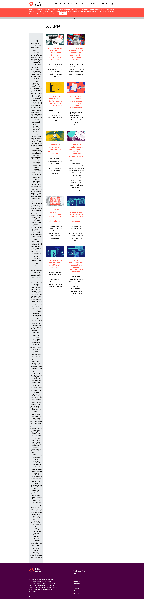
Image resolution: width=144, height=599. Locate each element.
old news (38, 363)
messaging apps (36, 334)
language (39, 301)
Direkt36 (37, 172)
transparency (36, 499)
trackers (33, 493)
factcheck (36, 205)
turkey (33, 502)
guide (38, 237)
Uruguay (35, 521)
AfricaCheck (33, 54)
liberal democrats (36, 308)
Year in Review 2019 (36, 557)
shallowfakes (36, 447)
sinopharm (38, 449)
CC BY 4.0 (32, 585)
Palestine (34, 378)
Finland (33, 215)
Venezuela (36, 533)
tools (40, 492)
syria (32, 481)
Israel (40, 277)
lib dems (38, 306)
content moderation (36, 138)
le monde (38, 303)
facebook (33, 200)
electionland (36, 182)
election (36, 179)
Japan (34, 280)
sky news (38, 450)
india (39, 260)
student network (36, 478)
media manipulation (36, 329)
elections (34, 184)
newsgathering (36, 361)
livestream (35, 315)
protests (34, 409)
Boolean (33, 91)
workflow (39, 555)
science (34, 440)
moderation (36, 341)
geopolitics (34, 227)
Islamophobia (34, 277)
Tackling (80, 4)
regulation (38, 423)
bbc (40, 81)
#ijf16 (33, 43)
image (38, 249)
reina (34, 425)
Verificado (36, 535)
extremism (36, 195)
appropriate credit (46, 587)
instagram (39, 270)
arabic (33, 69)
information (36, 267)
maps (34, 323)
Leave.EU (33, 304)
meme (34, 330)
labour (39, 298)
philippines (34, 390)
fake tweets (38, 208)
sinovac (33, 450)
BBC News (36, 83)
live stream (38, 311)
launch (33, 303)
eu (41, 189)
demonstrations (36, 164)
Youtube (76, 588)
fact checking (38, 203)
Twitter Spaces (35, 505)
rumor (39, 435)
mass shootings (36, 327)
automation (34, 81)
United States (36, 514)
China (39, 107)
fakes (33, 210)
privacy (39, 404)
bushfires (33, 100)
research (39, 428)
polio (32, 397)
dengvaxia (34, 165)
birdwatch (39, 88)
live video (36, 313)
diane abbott (36, 167)
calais (32, 102)
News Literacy (36, 359)
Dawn (38, 158)
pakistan (39, 377)
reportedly (38, 426)
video (36, 543)
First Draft (38, 215)
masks (39, 325)
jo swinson (38, 282)
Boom (37, 93)
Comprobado (36, 129)
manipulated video (36, 322)
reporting (33, 428)
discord (34, 174)
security (38, 444)
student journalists (36, 476)
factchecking (35, 207)
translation (39, 497)
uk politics (34, 512)
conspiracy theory (36, 136)
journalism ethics (36, 287)
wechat (36, 550)
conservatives (36, 133)
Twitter (76, 586)
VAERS (39, 531)
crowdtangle (34, 152)
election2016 (36, 181)
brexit (38, 98)
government (34, 234)
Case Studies (34, 104)
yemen (33, 559)
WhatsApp (34, 554)
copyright (36, 140)
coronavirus (34, 141)
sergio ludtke (36, 445)
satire (39, 438)
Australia (33, 73)
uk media (39, 511)
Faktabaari (39, 212)
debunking (36, 160)
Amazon (33, 57)
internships (36, 274)
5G (40, 43)
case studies (38, 102)
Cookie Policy (55, 13)
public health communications (36, 411)
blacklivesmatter (36, 90)
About (58, 4)
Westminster (36, 552)
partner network (36, 383)
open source (38, 370)
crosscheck (39, 145)
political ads (38, 397)
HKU (32, 243)
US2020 (39, 523)
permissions (34, 387)
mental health (36, 332)
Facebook (77, 581)
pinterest (36, 392)
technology (36, 483)
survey (34, 480)
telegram (33, 485)
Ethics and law (35, 189)
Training (92, 4)
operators (34, 375)
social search (36, 462)
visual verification (36, 547)
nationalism (36, 349)
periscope (36, 385)
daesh (39, 153)
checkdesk (34, 107)
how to (36, 244)
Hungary (38, 246)
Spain (38, 466)
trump (34, 500)
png (39, 396)
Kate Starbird (34, 294)
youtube (38, 559)
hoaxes (36, 243)
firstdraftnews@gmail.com (36, 596)
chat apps (38, 105)
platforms (35, 396)
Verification (36, 538)
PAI (35, 377)
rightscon (34, 435)
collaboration (36, 122)
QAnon (39, 414)
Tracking (103, 4)
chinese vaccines (36, 109)
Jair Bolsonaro (36, 279)
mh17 (34, 335)
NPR (33, 363)
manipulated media (36, 320)
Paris (40, 380)
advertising (36, 52)
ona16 (34, 365)
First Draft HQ (36, 217)
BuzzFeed (39, 100)
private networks (36, 406)
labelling (34, 298)
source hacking (36, 464)
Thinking (68, 4)
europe (33, 191)
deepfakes (36, 162)
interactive (36, 272)
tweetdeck (38, 502)
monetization (36, 342)
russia (35, 437)
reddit (35, 421)
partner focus (36, 382)
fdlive (39, 213)
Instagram (77, 583)
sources (34, 466)
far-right (34, 213)
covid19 (32, 145)
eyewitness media (36, 196)
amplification (34, 61)
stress (40, 475)
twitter (40, 504)
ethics (38, 188)
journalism (36, 286)
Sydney (38, 480)
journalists (35, 291)
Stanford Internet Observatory (36, 473)
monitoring (36, 344)
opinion (39, 375)
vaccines (34, 531)
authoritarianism (36, 79)
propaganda (33, 408)
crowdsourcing (36, 150)
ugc (38, 507)
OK (63, 13)
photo (40, 390)
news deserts (38, 358)
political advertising (36, 399)
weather (37, 548)
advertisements (36, 50)
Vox (33, 548)
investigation (35, 275)
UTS (39, 526)
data (34, 155)
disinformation (36, 177)
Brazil (33, 97)
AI (38, 54)
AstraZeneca (36, 71)
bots (39, 95)
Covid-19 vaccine (37, 143)
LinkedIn (76, 590)
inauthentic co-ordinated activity (37, 255)
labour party (35, 299)
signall (33, 449)
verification (36, 536)
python (34, 414)
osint (32, 377)
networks (35, 354)
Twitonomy (34, 504)
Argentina (38, 69)
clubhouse (36, 121)
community (36, 128)
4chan (37, 43)
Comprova (36, 131)
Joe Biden (36, 284)
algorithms (38, 55)
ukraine (40, 512)
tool (36, 492)
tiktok (32, 492)
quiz (33, 416)
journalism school (36, 289)
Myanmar (39, 347)
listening (34, 310)
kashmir (38, 292)
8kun (32, 45)
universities (36, 516)
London (37, 316)
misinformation (36, 339)
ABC (36, 45)
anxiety (34, 67)
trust (38, 500)
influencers (36, 265)
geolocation (36, 225)
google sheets (36, 232)
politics (34, 401)
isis (40, 275)
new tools (39, 356)
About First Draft (36, 47)
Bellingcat (35, 85)
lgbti (33, 306)
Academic (36, 49)
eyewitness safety (36, 198)
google (38, 231)
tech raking (37, 481)
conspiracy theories (36, 134)
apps (38, 67)
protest (40, 408)
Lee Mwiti (39, 304)
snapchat (34, 452)
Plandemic (36, 394)
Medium (76, 593)
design (39, 165)
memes (38, 330)
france (33, 219)
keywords (38, 296)
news (32, 358)
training (32, 497)
